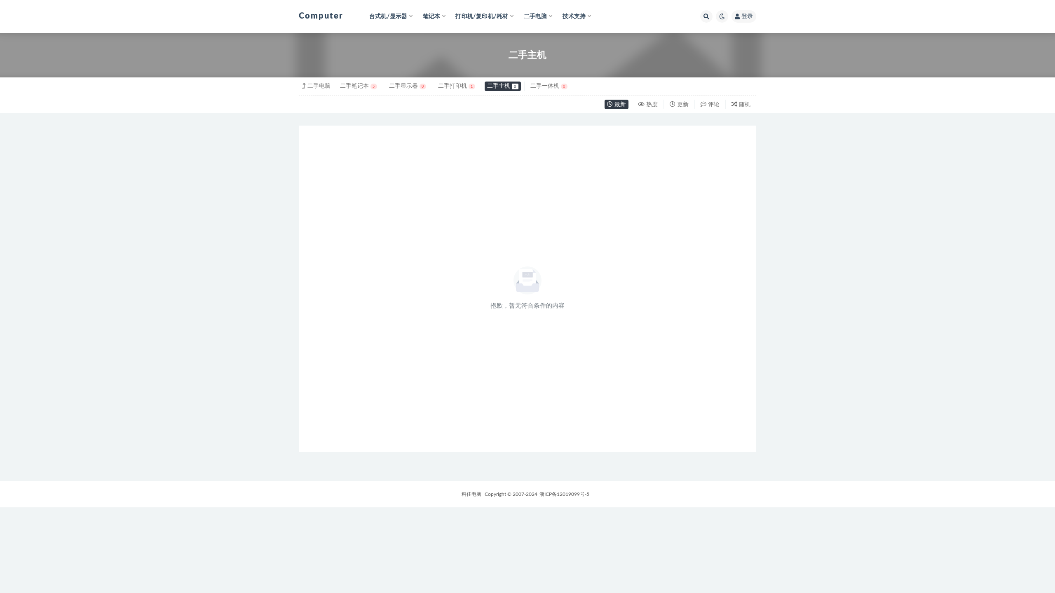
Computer (321, 16)
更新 (682, 104)
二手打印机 (455, 86)
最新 (619, 104)
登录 (747, 16)
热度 (651, 104)
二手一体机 (547, 86)
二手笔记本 (357, 86)
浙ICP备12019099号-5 (564, 494)
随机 (743, 104)
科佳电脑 (471, 494)
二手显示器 (406, 86)
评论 (713, 104)
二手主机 (501, 86)
